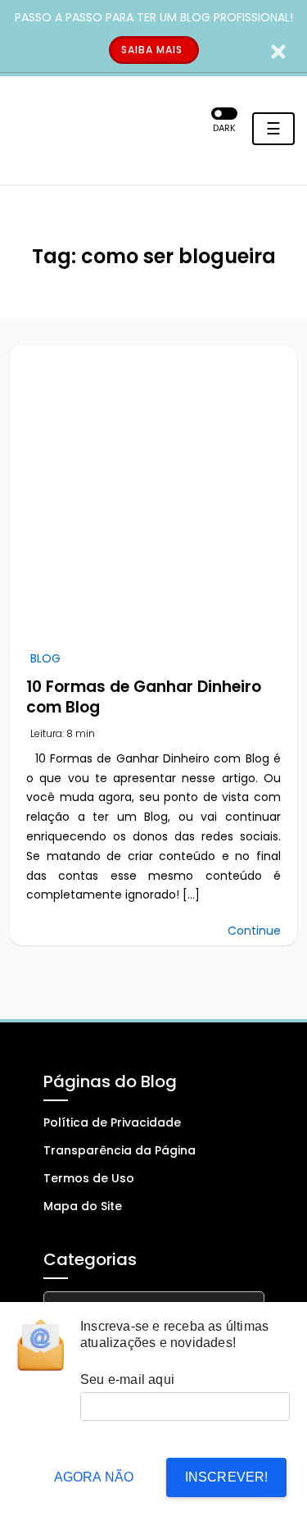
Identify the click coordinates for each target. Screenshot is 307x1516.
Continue (254, 930)
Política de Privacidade (112, 1122)
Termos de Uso (88, 1178)
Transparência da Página (119, 1150)
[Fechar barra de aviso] (279, 50)
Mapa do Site (82, 1206)
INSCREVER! (227, 1477)
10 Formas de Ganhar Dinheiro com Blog (143, 697)
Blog (45, 658)
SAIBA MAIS (152, 50)
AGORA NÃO (94, 1477)
